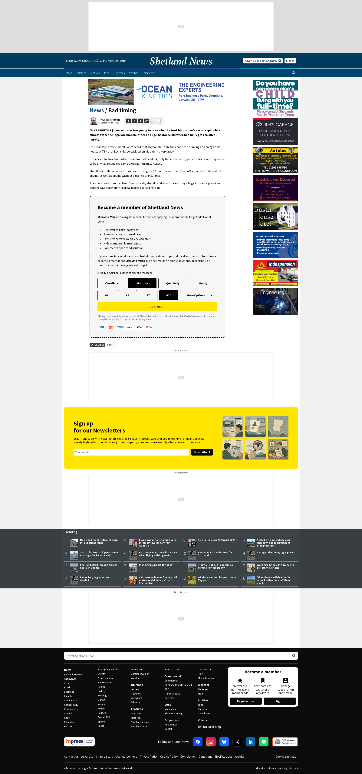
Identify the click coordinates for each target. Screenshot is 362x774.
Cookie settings (286, 756)
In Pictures (137, 713)
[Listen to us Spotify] (263, 741)
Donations (205, 756)
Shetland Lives (139, 726)
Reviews (136, 693)
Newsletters (205, 713)
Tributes (135, 717)
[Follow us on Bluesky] (224, 741)
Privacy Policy (148, 756)
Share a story (104, 756)
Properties (172, 720)
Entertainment (106, 678)
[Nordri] (275, 301)
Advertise (87, 756)
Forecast (203, 689)
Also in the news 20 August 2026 (216, 540)
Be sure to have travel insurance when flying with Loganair (158, 554)
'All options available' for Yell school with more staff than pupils (274, 580)
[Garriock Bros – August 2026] (275, 273)
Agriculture (70, 678)
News (97, 110)
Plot (200, 673)
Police (101, 708)
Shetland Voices (140, 722)
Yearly (203, 283)
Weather (136, 678)
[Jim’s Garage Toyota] (275, 131)
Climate (68, 696)
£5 (127, 295)
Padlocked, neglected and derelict (95, 579)
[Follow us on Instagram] (211, 741)
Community (70, 700)
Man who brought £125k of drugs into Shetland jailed (99, 541)
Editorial (135, 702)
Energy (102, 673)
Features (137, 709)
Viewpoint (136, 698)
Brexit (67, 687)
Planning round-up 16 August (156, 565)
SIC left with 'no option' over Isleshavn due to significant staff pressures (273, 542)
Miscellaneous (206, 678)
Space (101, 721)
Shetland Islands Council (178, 685)
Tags (200, 704)
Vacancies (170, 709)
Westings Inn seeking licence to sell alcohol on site (275, 566)
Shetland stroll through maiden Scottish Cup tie (98, 566)
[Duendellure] (275, 188)
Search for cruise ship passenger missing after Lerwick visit (99, 554)
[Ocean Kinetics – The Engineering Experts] (157, 92)
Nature (101, 704)
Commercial (173, 676)
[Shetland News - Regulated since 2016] (79, 741)
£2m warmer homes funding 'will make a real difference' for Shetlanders (158, 580)
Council (68, 713)
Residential (171, 724)
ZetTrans (170, 698)
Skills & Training (173, 713)
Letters (135, 689)
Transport (136, 669)
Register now (246, 701)
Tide (200, 693)
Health (101, 686)
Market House (172, 693)
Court (67, 717)
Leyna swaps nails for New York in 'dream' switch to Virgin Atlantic (157, 542)
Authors (202, 709)
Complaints (188, 756)
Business (69, 691)
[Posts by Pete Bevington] (94, 121)
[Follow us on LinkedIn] (250, 741)
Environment (105, 682)
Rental (168, 729)
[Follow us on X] (237, 741)
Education (69, 722)
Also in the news (73, 674)
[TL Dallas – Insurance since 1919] (275, 245)
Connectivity (71, 704)
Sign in (290, 60)
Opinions (137, 685)
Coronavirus (71, 709)
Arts (66, 683)
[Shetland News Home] (181, 67)
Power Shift (104, 717)
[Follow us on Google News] (285, 741)
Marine (101, 700)
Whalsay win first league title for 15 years (217, 579)
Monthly (142, 283)
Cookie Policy (169, 756)
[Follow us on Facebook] (197, 741)
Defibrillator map (209, 727)
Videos (202, 720)
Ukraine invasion (140, 673)
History (102, 691)
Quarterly (172, 283)
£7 (148, 295)
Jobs (168, 704)
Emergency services (109, 669)
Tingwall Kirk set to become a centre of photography (215, 566)
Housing (102, 695)
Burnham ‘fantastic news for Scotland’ (215, 554)
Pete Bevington (109, 119)
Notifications (223, 756)
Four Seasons (172, 669)
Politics (102, 713)
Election (68, 726)
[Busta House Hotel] (275, 216)
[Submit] (293, 656)
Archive (203, 700)
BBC (167, 689)
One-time (111, 283)
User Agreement (126, 756)
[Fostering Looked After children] (275, 80)
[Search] (294, 73)
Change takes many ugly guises (275, 552)
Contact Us (71, 756)
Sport (101, 726)
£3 (106, 295)
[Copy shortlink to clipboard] (146, 121)
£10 (168, 295)
